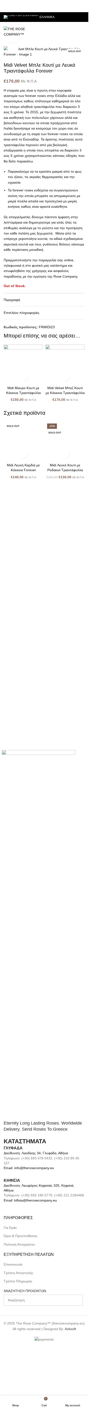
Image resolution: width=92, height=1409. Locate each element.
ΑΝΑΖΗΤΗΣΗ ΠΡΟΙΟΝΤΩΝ (25, 1358)
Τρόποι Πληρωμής (18, 1348)
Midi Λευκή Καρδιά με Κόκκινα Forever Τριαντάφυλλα (23, 796)
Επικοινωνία (13, 1332)
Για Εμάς (10, 1294)
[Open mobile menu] (82, 32)
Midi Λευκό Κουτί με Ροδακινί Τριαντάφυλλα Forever (65, 796)
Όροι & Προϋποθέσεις (21, 1303)
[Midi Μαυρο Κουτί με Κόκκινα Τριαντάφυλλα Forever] (23, 364)
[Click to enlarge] (12, 48)
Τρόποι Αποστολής (18, 1340)
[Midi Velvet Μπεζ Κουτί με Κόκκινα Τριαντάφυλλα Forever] (65, 364)
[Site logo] (20, 31)
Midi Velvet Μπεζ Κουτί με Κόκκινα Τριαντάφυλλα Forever (65, 392)
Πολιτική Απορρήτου (19, 1312)
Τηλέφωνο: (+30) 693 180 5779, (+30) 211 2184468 (44, 1262)
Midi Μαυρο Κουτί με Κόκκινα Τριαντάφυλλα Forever (23, 392)
